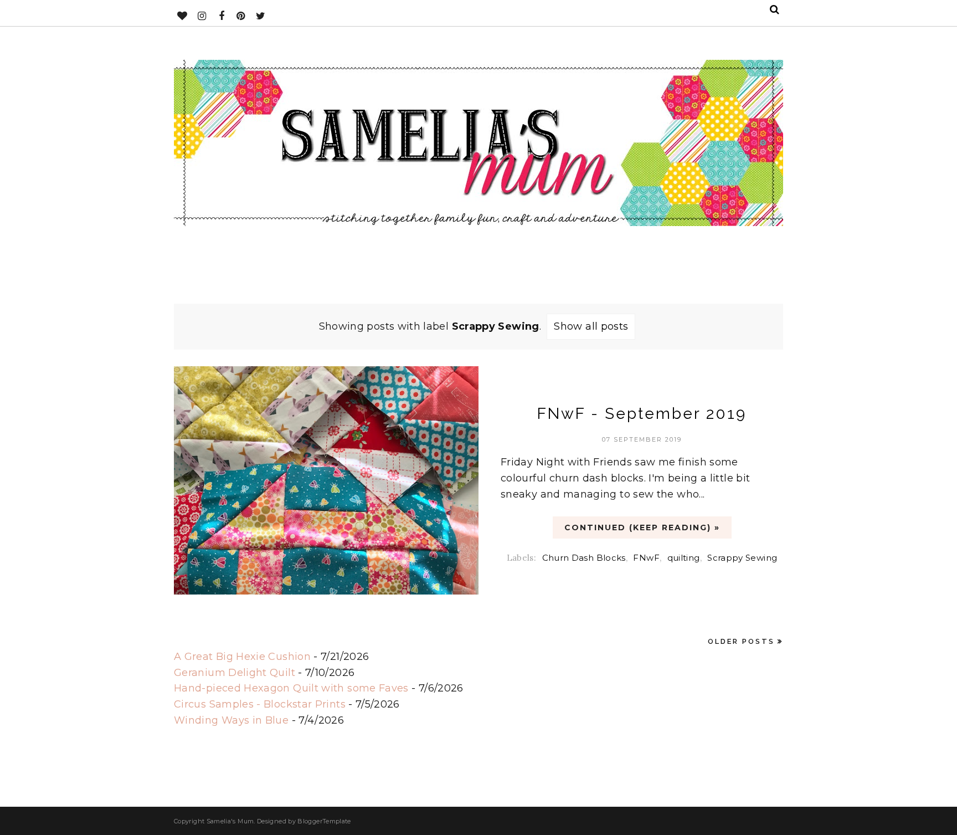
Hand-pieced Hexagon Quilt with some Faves (291, 688)
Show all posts (591, 326)
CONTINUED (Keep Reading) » (642, 527)
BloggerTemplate (324, 821)
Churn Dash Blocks (584, 557)
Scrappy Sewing (742, 557)
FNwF (646, 557)
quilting (683, 557)
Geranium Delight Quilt (234, 673)
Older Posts (741, 641)
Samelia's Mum (230, 821)
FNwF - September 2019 (642, 413)
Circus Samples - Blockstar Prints (260, 704)
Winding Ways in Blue (231, 720)
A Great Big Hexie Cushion (242, 656)
